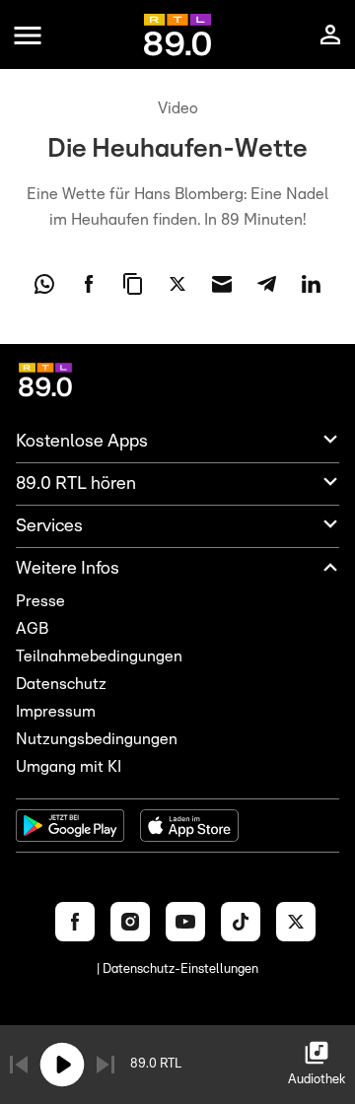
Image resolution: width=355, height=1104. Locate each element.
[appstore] (189, 825)
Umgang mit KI (68, 767)
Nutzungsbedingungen (97, 739)
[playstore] (70, 825)
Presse (40, 601)
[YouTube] (185, 921)
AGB (32, 629)
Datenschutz (61, 684)
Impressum (56, 712)
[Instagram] (130, 921)
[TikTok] (240, 921)
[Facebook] (75, 921)
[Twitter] (296, 921)
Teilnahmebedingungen (99, 656)
